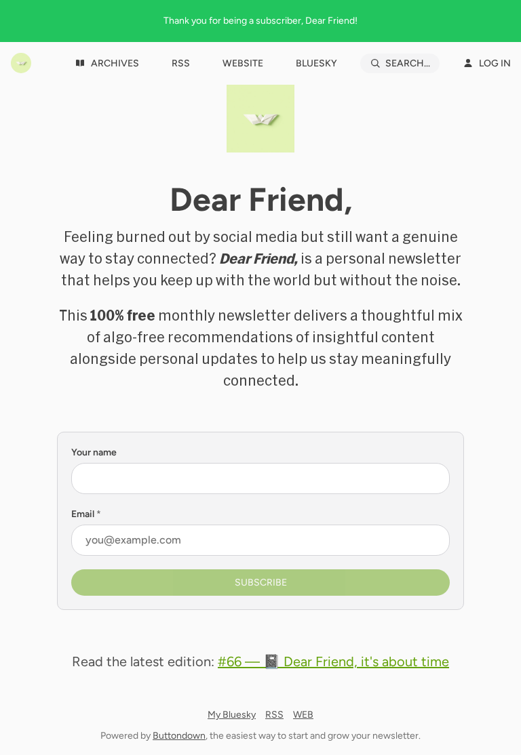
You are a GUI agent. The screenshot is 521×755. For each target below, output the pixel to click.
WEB (303, 714)
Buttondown (179, 735)
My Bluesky (232, 714)
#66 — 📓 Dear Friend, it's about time (333, 661)
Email (86, 514)
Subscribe (261, 582)
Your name (94, 452)
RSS (274, 714)
